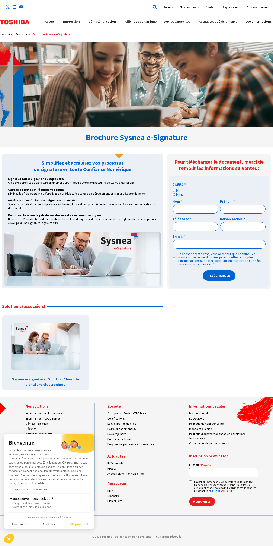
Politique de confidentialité (206, 424)
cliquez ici (205, 264)
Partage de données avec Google (31, 503)
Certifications (116, 418)
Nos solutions (37, 406)
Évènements (115, 463)
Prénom (227, 201)
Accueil (6, 34)
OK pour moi (79, 524)
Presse (112, 468)
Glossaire (113, 496)
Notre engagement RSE (122, 429)
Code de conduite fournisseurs (209, 443)
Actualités (116, 456)
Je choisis (49, 524)
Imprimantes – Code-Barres (43, 418)
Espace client (232, 7)
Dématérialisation (37, 424)
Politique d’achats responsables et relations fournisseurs (217, 436)
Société (168, 7)
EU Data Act (196, 418)
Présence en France (120, 439)
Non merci (19, 524)
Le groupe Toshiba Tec (121, 424)
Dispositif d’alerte (200, 429)
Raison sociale (232, 218)
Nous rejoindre (189, 7)
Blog (110, 491)
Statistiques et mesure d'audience (31, 507)
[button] (154, 7)
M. (177, 190)
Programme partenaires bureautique (130, 444)
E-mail (179, 236)
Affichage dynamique (39, 434)
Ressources (117, 483)
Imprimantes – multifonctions (44, 413)
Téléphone (182, 218)
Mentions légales (200, 413)
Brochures (22, 34)
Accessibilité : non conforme (125, 474)
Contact (211, 7)
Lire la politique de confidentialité (28, 489)
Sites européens (257, 7)
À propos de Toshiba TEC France (127, 413)
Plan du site (114, 501)
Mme (179, 194)
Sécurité (31, 429)
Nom (177, 201)
